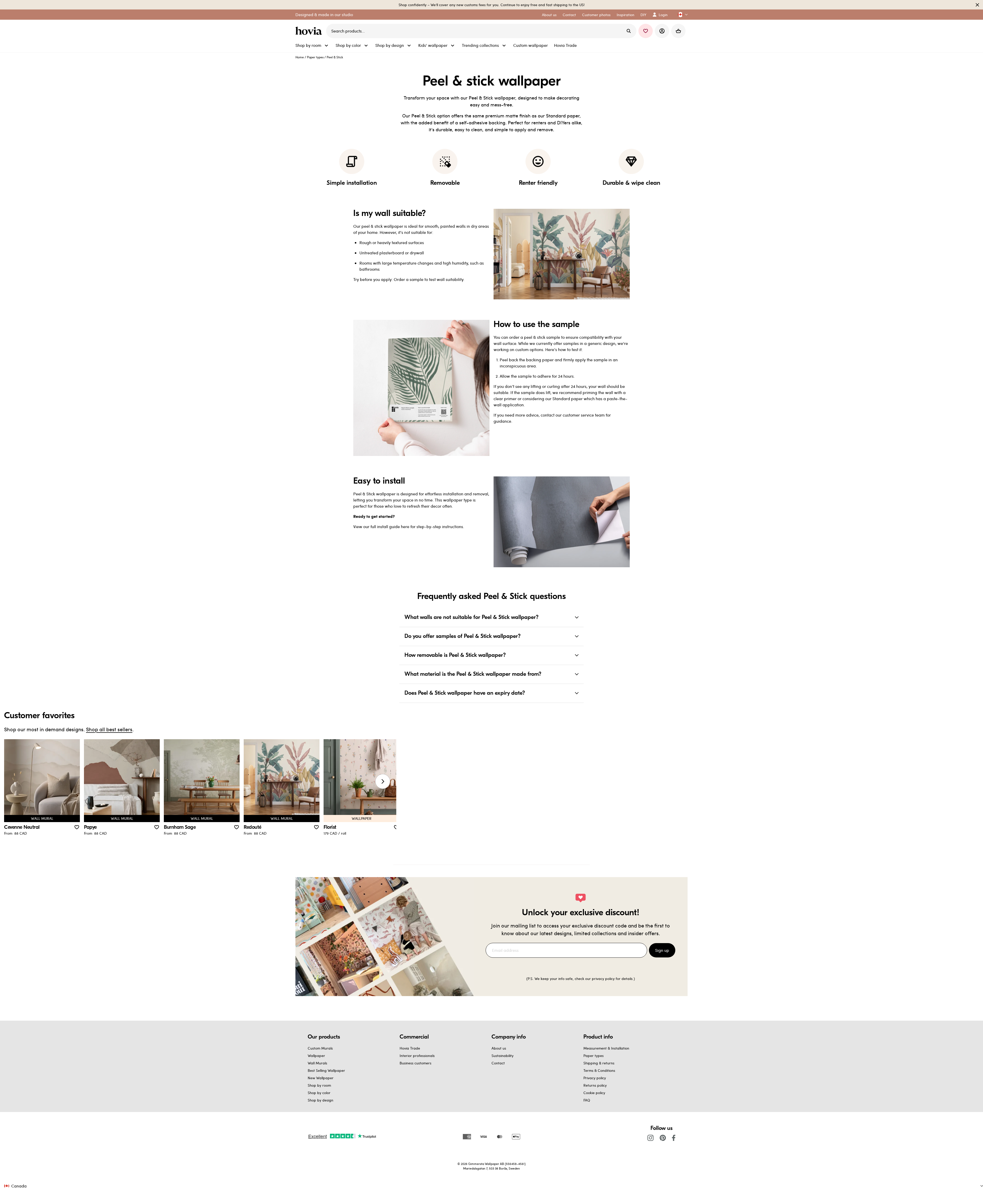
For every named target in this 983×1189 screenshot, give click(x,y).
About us (499, 1048)
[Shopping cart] (678, 31)
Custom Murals (320, 1048)
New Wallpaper (321, 1077)
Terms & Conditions (599, 1070)
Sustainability (503, 1055)
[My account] (662, 31)
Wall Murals (317, 1063)
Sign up (662, 950)
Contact (498, 1063)
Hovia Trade (410, 1048)
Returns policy (595, 1085)
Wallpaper (316, 1055)
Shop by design (320, 1100)
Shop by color (319, 1092)
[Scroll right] (382, 781)
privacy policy (603, 978)
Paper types (315, 57)
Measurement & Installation (606, 1048)
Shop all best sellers (109, 729)
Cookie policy (594, 1092)
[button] (681, 14)
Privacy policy (594, 1077)
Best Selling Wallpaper (326, 1070)
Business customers (415, 1063)
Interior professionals (417, 1055)
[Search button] (629, 31)
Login (663, 14)
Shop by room (319, 1085)
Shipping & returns (598, 1063)
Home (299, 57)
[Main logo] (309, 31)
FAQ (586, 1100)
